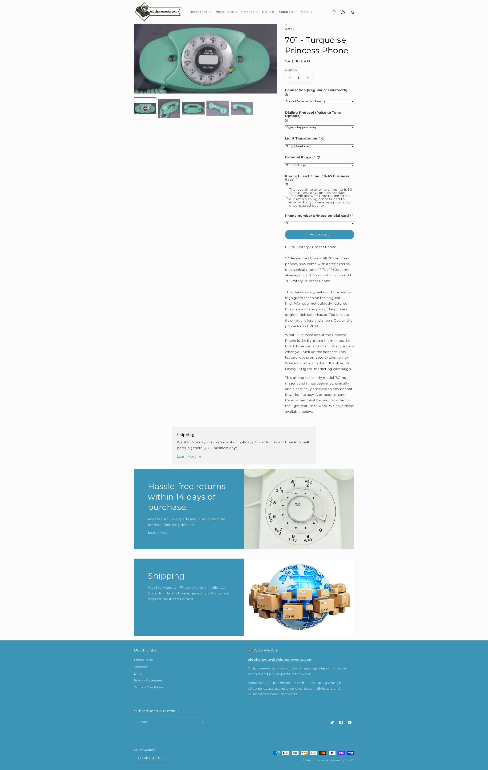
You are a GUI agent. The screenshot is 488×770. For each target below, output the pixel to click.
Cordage (140, 666)
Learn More (186, 456)
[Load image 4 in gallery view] (217, 109)
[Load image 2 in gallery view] (169, 109)
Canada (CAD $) (149, 758)
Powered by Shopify (342, 760)
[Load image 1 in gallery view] (145, 109)
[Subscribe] (201, 722)
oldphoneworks (321, 760)
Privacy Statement (148, 680)
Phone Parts (143, 659)
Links (138, 673)
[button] (199, 12)
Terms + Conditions (148, 687)
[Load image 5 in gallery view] (242, 109)
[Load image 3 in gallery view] (193, 109)
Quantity (291, 69)
